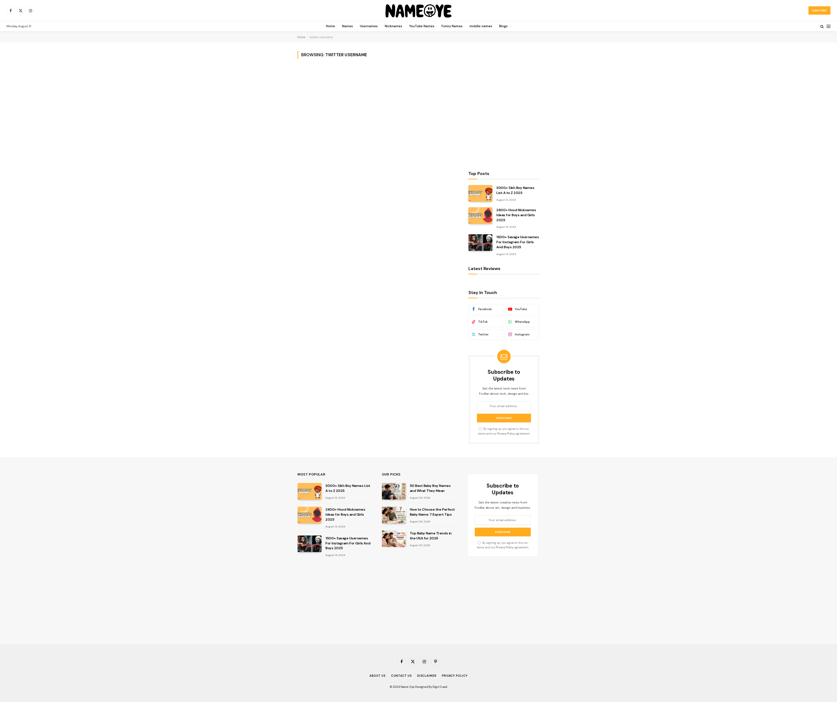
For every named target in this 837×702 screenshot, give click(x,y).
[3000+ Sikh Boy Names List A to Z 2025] (480, 193)
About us (377, 676)
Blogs (503, 26)
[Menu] (828, 26)
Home (330, 26)
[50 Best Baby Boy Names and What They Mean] (394, 491)
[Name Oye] (419, 10)
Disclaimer (426, 676)
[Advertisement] (501, 105)
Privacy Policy (506, 433)
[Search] (822, 26)
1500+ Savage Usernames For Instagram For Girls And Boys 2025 (517, 242)
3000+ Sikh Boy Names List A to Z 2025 (515, 190)
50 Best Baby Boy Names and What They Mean (430, 488)
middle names (481, 26)
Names (347, 26)
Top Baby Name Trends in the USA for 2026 (431, 536)
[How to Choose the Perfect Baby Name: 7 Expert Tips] (394, 515)
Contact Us (401, 676)
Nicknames (393, 26)
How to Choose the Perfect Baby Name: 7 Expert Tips (432, 512)
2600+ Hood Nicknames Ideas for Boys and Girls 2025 (516, 215)
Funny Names (452, 26)
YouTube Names (421, 26)
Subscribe (819, 10)
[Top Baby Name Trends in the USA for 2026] (394, 538)
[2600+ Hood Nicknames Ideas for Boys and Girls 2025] (480, 215)
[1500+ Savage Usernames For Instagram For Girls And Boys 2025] (480, 242)
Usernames (369, 26)
